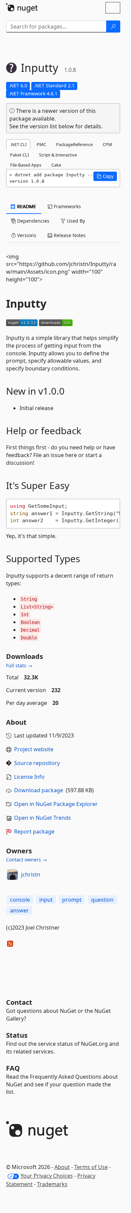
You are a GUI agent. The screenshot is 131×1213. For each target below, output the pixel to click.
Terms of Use (91, 1167)
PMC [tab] (41, 144)
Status (17, 1035)
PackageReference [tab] (74, 144)
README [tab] (26, 206)
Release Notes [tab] (69, 235)
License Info (29, 776)
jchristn (30, 874)
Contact (19, 1002)
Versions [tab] (26, 235)
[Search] (113, 26)
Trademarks (52, 1184)
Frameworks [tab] (66, 206)
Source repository (37, 763)
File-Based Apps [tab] (25, 165)
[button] (105, 176)
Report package (34, 831)
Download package (38, 790)
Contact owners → (26, 859)
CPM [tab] (107, 144)
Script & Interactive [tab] (58, 155)
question (102, 899)
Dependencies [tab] (32, 221)
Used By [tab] (75, 221)
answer (19, 910)
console (20, 899)
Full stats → (19, 665)
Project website (33, 749)
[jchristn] (12, 874)
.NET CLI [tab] (18, 144)
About (62, 1167)
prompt (72, 899)
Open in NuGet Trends (42, 817)
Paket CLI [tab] (19, 155)
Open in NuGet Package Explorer (56, 804)
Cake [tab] (56, 165)
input (46, 899)
